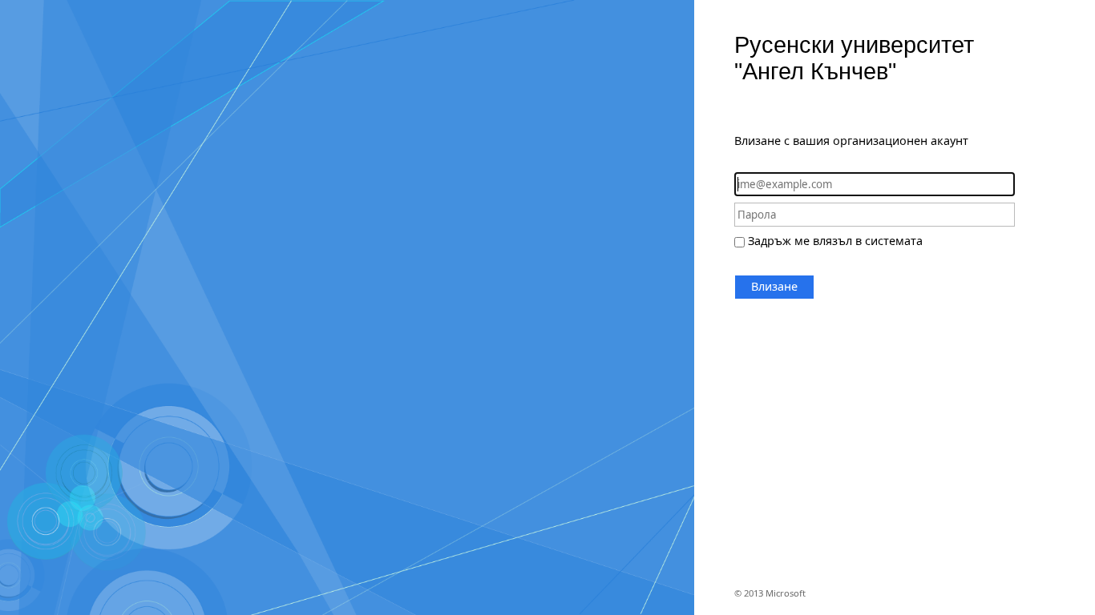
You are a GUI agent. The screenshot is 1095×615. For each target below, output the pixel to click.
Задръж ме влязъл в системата (835, 240)
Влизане (774, 286)
